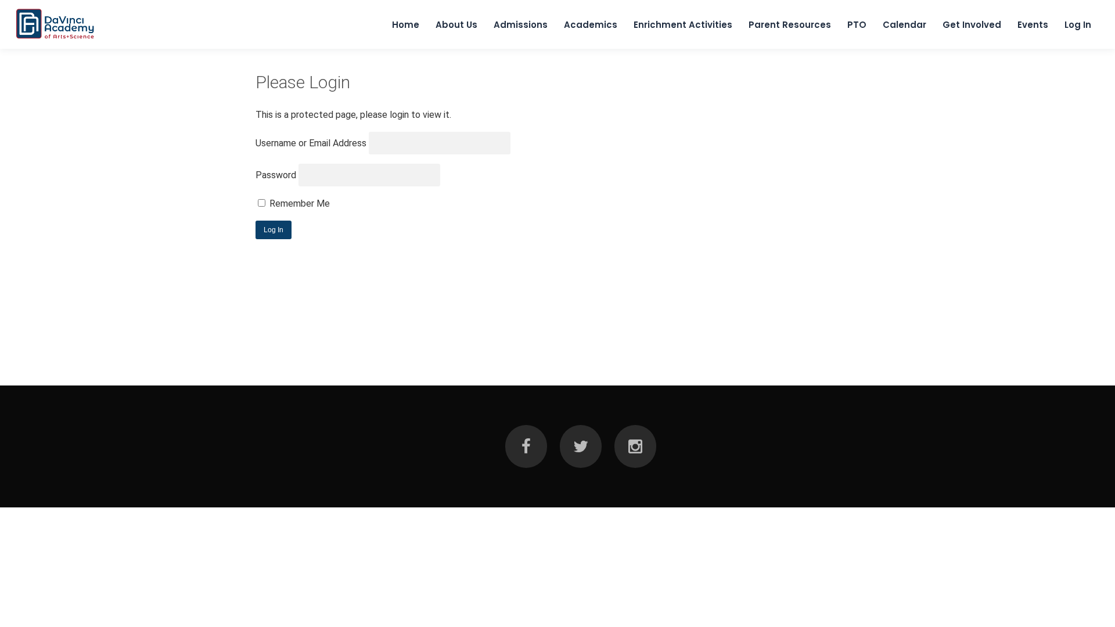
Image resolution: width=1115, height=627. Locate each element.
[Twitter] (581, 446)
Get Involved (972, 25)
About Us (456, 25)
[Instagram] (635, 446)
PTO (856, 25)
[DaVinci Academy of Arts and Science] (55, 38)
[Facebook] (526, 446)
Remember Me (298, 203)
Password (276, 175)
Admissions (521, 25)
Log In (1077, 25)
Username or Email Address (311, 143)
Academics (590, 25)
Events (1032, 25)
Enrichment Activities (683, 25)
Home (405, 25)
